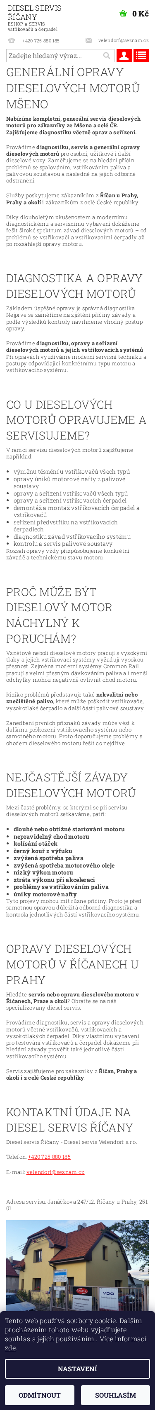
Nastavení (77, 1368)
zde (10, 1347)
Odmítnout (40, 1395)
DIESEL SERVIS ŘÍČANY (35, 17)
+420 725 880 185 (49, 1156)
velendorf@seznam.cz (55, 1172)
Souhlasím (115, 1395)
